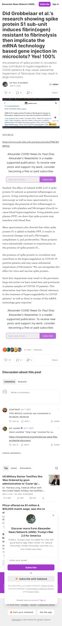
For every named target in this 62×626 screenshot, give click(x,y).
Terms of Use (47, 585)
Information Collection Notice (40, 588)
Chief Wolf (14, 409)
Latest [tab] (14, 468)
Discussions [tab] (25, 468)
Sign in (55, 4)
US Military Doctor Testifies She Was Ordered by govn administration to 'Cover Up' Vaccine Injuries (22, 480)
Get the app (46, 612)
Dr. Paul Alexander (19, 83)
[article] (31, 487)
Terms (33, 604)
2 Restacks (37, 349)
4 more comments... (12, 453)
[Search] (57, 468)
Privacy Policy (33, 591)
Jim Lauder (14, 428)
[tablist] (15, 382)
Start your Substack (23, 612)
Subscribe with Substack (33, 578)
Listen (55, 84)
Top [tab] (6, 468)
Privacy (24, 604)
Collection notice (46, 604)
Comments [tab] (9, 381)
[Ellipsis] (58, 409)
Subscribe (44, 4)
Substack (16, 619)
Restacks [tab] (22, 381)
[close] (53, 515)
